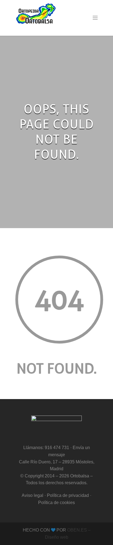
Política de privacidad (68, 495)
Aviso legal (32, 495)
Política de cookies (56, 502)
